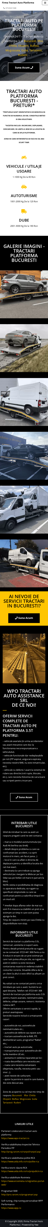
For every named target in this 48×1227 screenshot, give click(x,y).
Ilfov (40, 41)
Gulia (24, 50)
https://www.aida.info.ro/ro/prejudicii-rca (22, 1171)
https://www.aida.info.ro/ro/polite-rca (20, 1161)
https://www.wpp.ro (11, 1208)
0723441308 (11, 8)
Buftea (34, 46)
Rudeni (22, 55)
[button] (24, 68)
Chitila (13, 46)
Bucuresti (30, 41)
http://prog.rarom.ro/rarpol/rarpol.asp (21, 1151)
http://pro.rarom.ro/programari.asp (19, 1194)
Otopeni (23, 46)
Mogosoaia (12, 50)
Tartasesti (35, 50)
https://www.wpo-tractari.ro (15, 1138)
